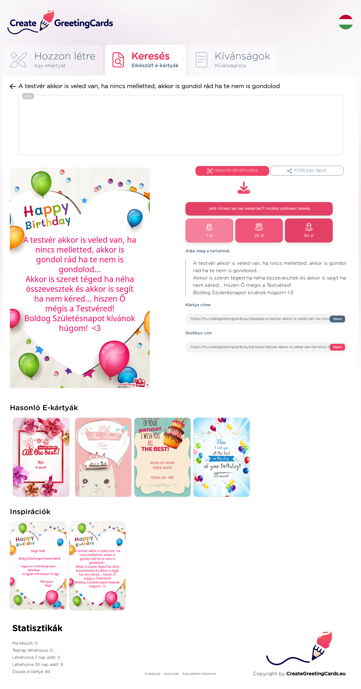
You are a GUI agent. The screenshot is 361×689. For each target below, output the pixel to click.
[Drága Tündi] (39, 566)
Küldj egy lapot (310, 170)
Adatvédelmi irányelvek (199, 673)
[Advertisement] (180, 125)
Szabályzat (152, 673)
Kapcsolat (171, 673)
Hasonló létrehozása (236, 170)
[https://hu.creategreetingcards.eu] (168, 22)
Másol (337, 319)
